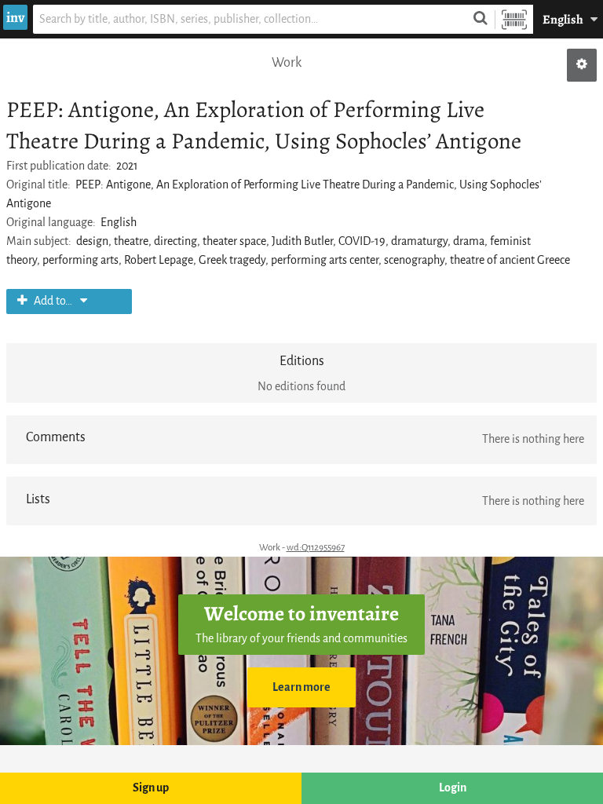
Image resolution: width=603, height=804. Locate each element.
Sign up (151, 787)
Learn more (301, 687)
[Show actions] (582, 65)
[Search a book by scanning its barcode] (514, 19)
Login (452, 787)
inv (15, 17)
